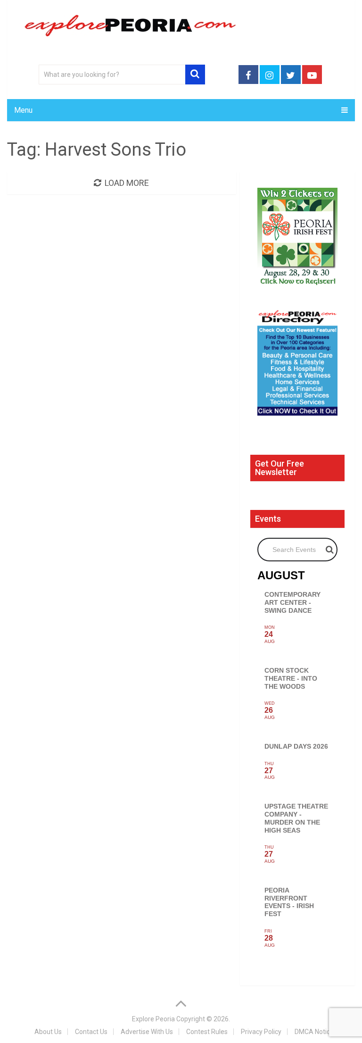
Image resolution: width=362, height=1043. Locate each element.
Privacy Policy (261, 1031)
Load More (127, 183)
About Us (48, 1031)
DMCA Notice (314, 1031)
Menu (23, 110)
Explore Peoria (153, 1019)
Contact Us (91, 1031)
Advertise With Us (147, 1031)
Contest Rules (207, 1031)
